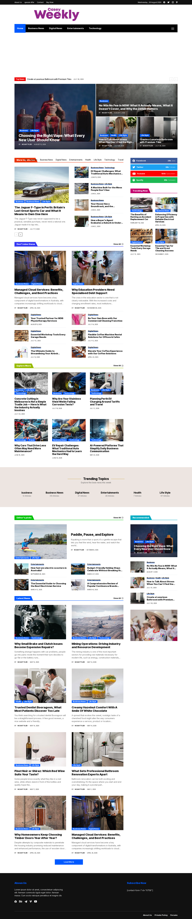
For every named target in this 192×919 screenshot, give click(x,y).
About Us (147, 915)
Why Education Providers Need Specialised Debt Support (93, 291)
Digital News (61, 160)
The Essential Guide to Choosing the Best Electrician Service (48, 584)
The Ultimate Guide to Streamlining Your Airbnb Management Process (44, 352)
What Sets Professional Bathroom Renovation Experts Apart (95, 772)
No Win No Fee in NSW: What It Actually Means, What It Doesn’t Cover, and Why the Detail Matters (162, 567)
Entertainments (75, 160)
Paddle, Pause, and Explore (92, 535)
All (26, 160)
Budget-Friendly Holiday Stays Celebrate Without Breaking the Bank (104, 569)
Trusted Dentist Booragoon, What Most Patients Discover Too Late (37, 709)
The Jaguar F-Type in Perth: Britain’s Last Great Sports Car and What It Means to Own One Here (39, 211)
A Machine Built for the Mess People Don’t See (106, 188)
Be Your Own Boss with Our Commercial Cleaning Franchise (105, 319)
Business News (46, 160)
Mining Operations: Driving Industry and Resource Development (96, 645)
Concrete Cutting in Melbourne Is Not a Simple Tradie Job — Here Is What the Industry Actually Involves (74, 79)
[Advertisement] (96, 53)
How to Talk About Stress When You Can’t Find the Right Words (160, 582)
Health (113, 135)
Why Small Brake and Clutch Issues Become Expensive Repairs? (38, 645)
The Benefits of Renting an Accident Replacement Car (140, 216)
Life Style (34, 130)
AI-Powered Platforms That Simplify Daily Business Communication (106, 448)
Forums (174, 915)
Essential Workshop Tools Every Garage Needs (48, 335)
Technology (109, 160)
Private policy (161, 915)
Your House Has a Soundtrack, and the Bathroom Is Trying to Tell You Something (107, 205)
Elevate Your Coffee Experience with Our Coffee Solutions (105, 352)
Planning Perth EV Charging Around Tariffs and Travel (105, 401)
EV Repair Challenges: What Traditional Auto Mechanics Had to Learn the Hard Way (106, 172)
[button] (171, 79)
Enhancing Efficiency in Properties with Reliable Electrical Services (166, 218)
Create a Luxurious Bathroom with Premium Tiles (160, 598)
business (24, 130)
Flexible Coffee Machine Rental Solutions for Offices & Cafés (105, 335)
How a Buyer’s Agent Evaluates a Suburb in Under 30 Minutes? (106, 221)
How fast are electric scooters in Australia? (49, 569)
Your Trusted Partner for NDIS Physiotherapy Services (47, 319)
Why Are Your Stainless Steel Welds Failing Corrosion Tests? (66, 401)
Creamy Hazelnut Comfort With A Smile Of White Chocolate (94, 709)
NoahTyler (27, 144)
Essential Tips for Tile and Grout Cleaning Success (164, 248)
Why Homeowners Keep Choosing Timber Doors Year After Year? (38, 836)
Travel (120, 160)
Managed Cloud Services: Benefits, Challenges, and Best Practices (38, 291)
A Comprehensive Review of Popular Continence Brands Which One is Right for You (102, 584)
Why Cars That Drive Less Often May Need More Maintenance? (30, 448)
